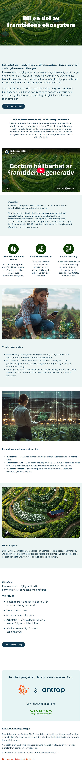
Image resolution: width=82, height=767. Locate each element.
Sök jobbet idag (13, 106)
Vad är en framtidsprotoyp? (16, 728)
